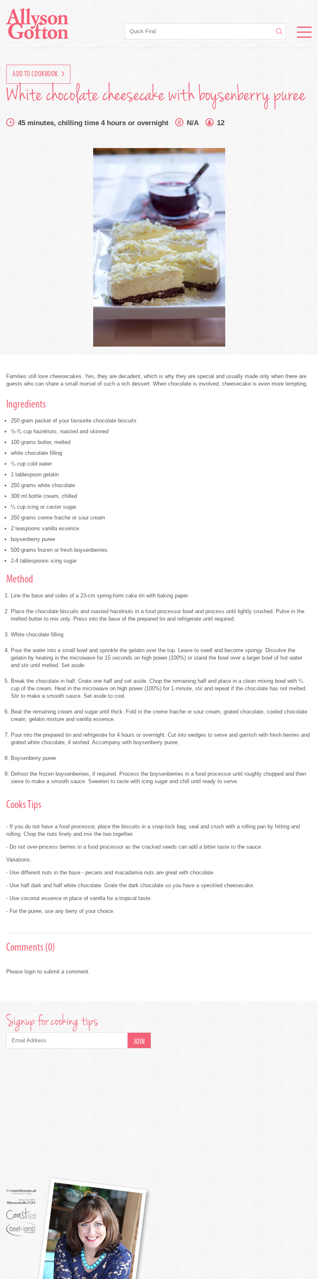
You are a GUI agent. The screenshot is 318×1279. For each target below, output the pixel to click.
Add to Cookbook (35, 74)
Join (139, 1042)
